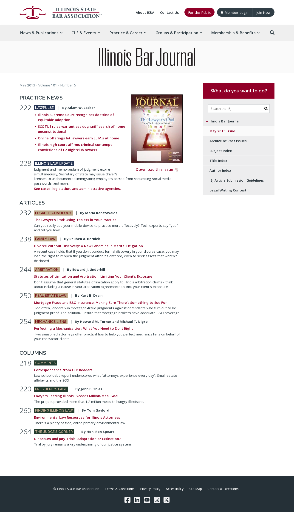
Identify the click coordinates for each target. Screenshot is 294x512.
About (145, 12)
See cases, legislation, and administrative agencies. (77, 188)
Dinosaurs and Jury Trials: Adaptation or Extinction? (77, 438)
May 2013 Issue (222, 131)
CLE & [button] (83, 32)
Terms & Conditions (120, 489)
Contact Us (169, 12)
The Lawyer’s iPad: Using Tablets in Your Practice (75, 219)
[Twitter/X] (166, 499)
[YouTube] (147, 499)
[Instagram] (156, 499)
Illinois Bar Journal (224, 121)
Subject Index (220, 150)
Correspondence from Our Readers (63, 370)
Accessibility (175, 489)
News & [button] (39, 32)
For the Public (199, 12)
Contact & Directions (223, 489)
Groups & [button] (176, 32)
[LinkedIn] (137, 499)
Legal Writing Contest (227, 190)
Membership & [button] (233, 32)
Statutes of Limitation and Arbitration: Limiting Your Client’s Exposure (93, 276)
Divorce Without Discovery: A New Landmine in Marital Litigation (88, 246)
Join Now (263, 12)
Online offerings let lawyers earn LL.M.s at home (78, 138)
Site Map (195, 489)
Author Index (220, 170)
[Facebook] (127, 499)
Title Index (218, 160)
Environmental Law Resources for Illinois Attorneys (77, 417)
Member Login (237, 12)
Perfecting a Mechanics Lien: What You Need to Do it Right (83, 328)
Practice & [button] (125, 32)
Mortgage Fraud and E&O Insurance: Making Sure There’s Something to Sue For (100, 302)
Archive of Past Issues (228, 140)
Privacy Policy (150, 489)
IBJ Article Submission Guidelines (236, 180)
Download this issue (154, 169)
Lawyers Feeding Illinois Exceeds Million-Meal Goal (76, 395)
